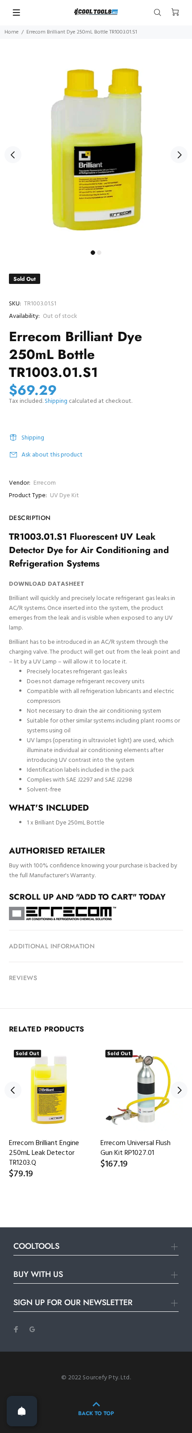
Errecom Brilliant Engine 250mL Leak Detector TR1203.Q (44, 1153)
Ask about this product (52, 455)
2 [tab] (99, 252)
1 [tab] (93, 252)
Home (11, 32)
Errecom (44, 483)
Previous (12, 154)
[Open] (22, 1411)
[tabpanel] (96, 150)
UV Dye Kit (64, 495)
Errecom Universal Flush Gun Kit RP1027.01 (135, 1148)
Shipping (56, 401)
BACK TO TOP (96, 1413)
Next (179, 154)
